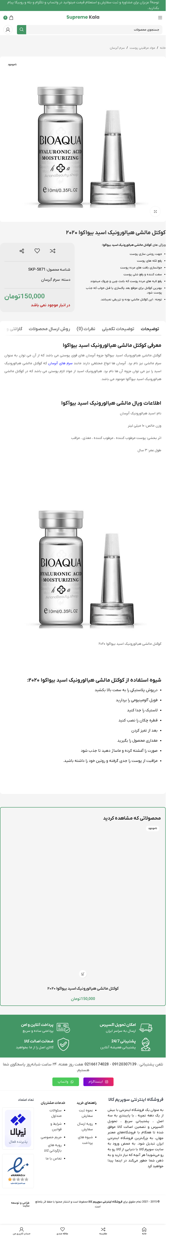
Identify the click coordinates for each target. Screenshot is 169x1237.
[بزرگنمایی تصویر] (155, 211)
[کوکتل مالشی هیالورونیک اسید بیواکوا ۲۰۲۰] (83, 902)
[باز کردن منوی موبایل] (160, 17)
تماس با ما (54, 1158)
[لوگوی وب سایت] (82, 17)
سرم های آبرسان (60, 363)
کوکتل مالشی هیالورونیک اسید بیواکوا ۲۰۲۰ (83, 988)
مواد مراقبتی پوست (142, 48)
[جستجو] (21, 29)
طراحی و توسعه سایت (20, 1204)
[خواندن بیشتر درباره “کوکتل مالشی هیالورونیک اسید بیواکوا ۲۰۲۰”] (83, 974)
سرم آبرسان (117, 48)
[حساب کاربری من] (8, 29)
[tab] (150, 329)
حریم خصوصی (51, 1137)
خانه (163, 48)
